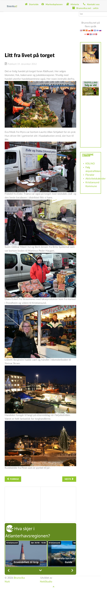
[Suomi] (97, 30)
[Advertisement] (40, 30)
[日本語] (85, 34)
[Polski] (89, 30)
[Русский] (100, 30)
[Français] (93, 34)
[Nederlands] (91, 34)
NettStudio (46, 581)
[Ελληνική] (95, 30)
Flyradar (89, 175)
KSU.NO (90, 163)
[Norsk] (96, 34)
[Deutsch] (84, 30)
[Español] (86, 30)
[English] (81, 30)
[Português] (92, 30)
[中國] (88, 34)
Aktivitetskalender (95, 178)
